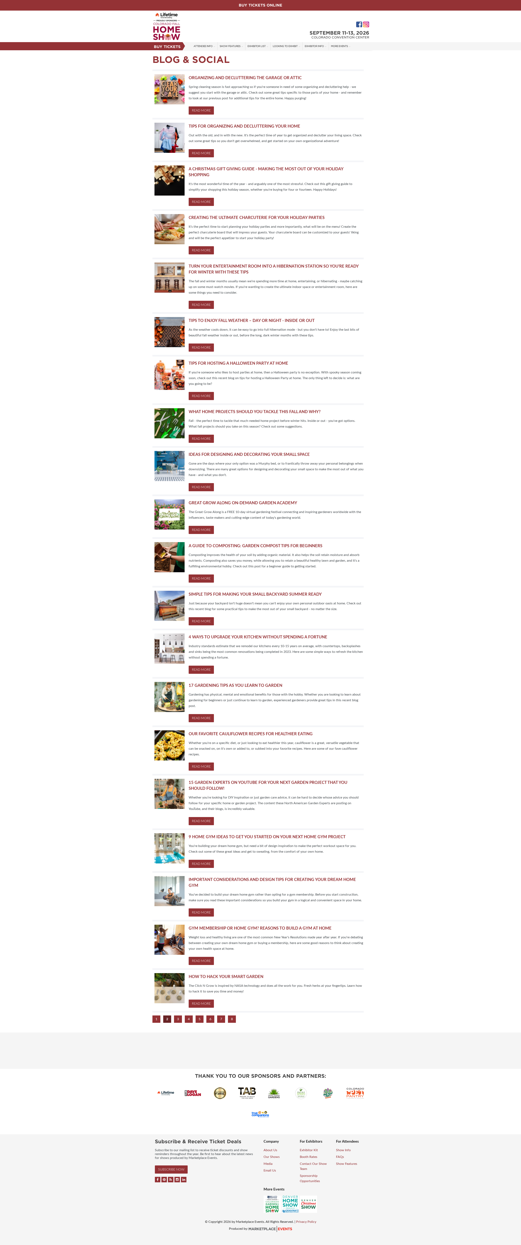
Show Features (230, 46)
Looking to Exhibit (285, 46)
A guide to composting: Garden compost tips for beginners (255, 546)
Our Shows (272, 1157)
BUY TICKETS (167, 47)
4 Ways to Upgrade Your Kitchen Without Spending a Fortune (258, 637)
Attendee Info (203, 46)
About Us (270, 1150)
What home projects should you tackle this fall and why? (255, 412)
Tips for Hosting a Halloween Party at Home (238, 363)
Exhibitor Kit (309, 1150)
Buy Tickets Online (260, 5)
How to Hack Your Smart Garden (226, 977)
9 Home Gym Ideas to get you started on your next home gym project (267, 837)
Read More (201, 110)
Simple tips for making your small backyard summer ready (255, 594)
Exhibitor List (256, 46)
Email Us (270, 1170)
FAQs (340, 1157)
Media (268, 1163)
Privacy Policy (306, 1221)
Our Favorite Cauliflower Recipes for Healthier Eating (251, 734)
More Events (339, 46)
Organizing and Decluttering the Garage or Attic (245, 78)
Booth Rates (308, 1157)
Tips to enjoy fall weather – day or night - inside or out (252, 321)
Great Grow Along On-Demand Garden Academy (243, 503)
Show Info (343, 1150)
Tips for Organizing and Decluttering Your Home (244, 126)
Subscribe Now (171, 1169)
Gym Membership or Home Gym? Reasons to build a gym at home (260, 928)
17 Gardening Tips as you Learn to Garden (235, 686)
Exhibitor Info (314, 46)
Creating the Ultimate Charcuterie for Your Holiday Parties (257, 218)
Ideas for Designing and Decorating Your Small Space (249, 455)
